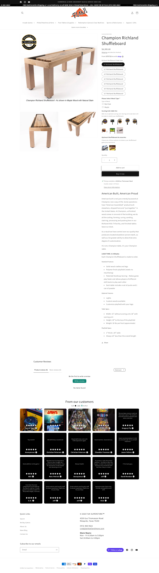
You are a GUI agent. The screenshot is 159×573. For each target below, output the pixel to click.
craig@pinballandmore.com (92, 528)
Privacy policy (61, 568)
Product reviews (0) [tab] (41, 370)
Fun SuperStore (28, 568)
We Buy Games (25, 523)
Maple (106, 107)
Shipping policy (85, 568)
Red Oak (107, 104)
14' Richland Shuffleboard (113, 74)
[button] (22, 12)
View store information (112, 187)
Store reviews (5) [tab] (55, 370)
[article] (31, 420)
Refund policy (39, 568)
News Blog (23, 530)
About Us (23, 526)
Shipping (104, 52)
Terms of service (50, 568)
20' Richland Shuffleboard (113, 89)
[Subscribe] (56, 549)
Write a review (79, 381)
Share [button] (106, 343)
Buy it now (120, 174)
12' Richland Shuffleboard (113, 69)
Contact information (72, 568)
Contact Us (24, 534)
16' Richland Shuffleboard (113, 79)
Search (22, 519)
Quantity (104, 155)
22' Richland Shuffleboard (113, 94)
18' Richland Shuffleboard (113, 84)
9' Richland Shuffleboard (113, 64)
